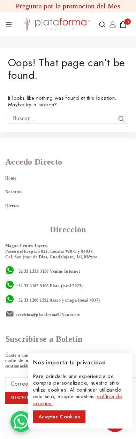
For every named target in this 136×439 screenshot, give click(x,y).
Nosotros (13, 191)
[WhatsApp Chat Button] (20, 421)
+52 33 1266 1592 (32, 300)
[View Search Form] (102, 24)
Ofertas (12, 205)
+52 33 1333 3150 (32, 271)
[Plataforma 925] (57, 24)
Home (10, 178)
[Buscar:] (68, 118)
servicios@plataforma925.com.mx (48, 314)
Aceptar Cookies (59, 417)
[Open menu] (8, 24)
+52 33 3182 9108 (32, 285)
